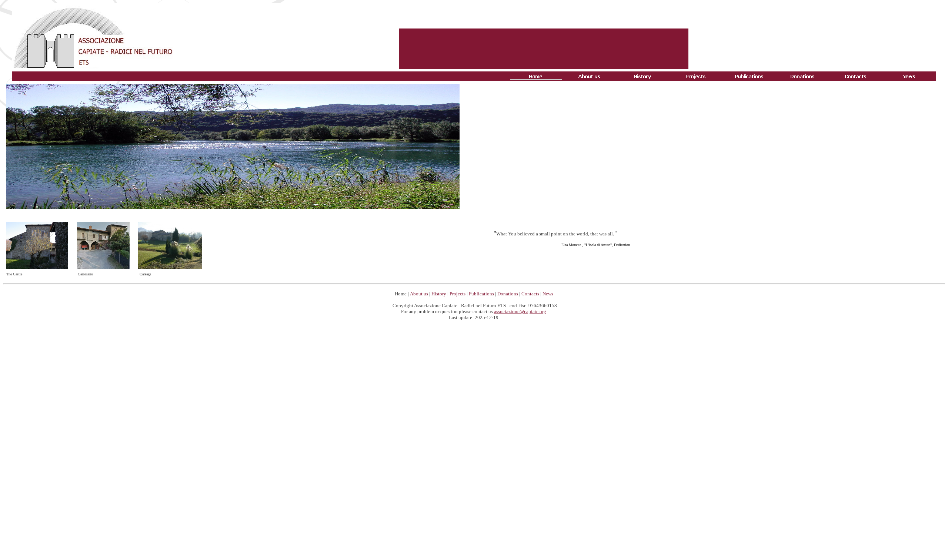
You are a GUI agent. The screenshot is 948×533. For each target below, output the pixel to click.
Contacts (530, 293)
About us (419, 293)
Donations (507, 293)
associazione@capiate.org (520, 311)
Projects (457, 293)
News (548, 293)
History (438, 293)
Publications (481, 293)
